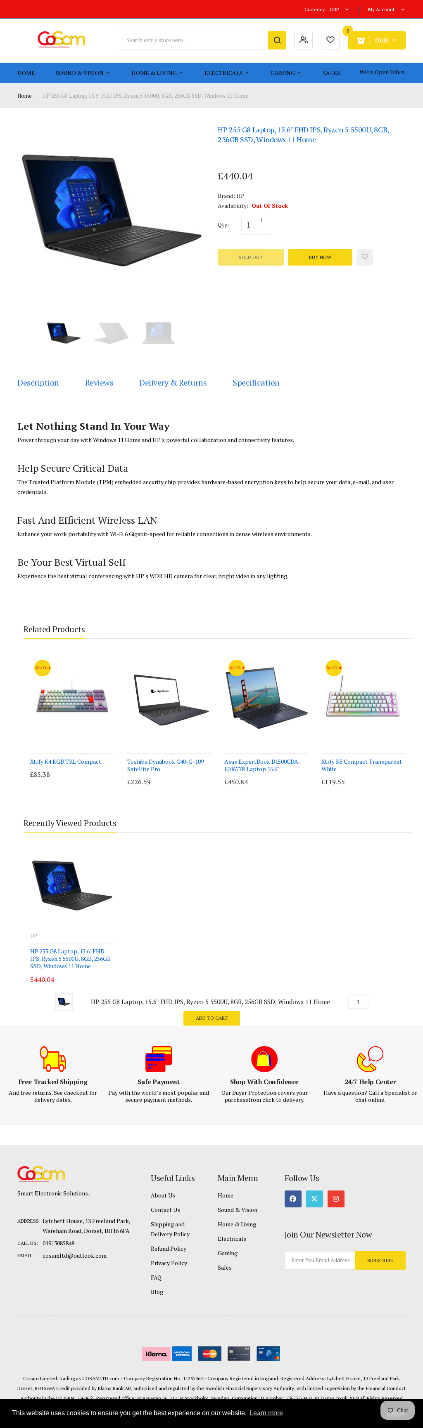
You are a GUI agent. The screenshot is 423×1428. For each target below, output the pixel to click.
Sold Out (251, 257)
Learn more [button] (266, 1412)
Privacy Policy (169, 1263)
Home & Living (237, 1224)
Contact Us (165, 1210)
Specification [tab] (256, 382)
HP (240, 196)
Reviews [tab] (99, 382)
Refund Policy (168, 1248)
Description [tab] (38, 382)
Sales (225, 1267)
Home (24, 95)
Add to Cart (212, 1018)
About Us (163, 1195)
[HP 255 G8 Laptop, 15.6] (63, 333)
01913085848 (58, 1243)
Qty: (223, 224)
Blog (157, 1292)
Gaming (228, 1253)
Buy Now (320, 257)
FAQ (156, 1277)
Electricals (232, 1238)
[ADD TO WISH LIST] (97, 766)
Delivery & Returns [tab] (173, 382)
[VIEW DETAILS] (81, 766)
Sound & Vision (237, 1210)
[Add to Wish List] (364, 257)
